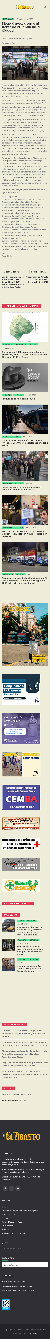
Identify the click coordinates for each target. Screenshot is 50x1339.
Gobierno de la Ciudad (12, 1248)
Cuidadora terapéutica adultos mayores (20, 1210)
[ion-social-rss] (18, 1188)
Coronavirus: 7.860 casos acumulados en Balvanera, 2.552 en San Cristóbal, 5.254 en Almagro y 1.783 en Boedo (24, 355)
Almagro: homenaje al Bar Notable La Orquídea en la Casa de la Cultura (29, 968)
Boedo (21, 921)
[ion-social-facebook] (5, 1188)
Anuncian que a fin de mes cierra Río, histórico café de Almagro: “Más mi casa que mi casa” (30, 950)
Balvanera (8, 574)
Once (17, 437)
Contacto (6, 1207)
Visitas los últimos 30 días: (14, 1094)
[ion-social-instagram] (11, 1188)
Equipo (5, 1218)
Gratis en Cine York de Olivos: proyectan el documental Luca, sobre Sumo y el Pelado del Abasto (23, 1033)
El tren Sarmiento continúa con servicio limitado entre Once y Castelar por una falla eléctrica (25, 443)
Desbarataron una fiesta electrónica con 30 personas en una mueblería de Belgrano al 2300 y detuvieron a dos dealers (25, 581)
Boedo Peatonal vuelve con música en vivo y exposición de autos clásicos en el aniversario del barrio (30, 931)
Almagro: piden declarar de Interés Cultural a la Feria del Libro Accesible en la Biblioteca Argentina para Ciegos (24, 1054)
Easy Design (32, 1333)
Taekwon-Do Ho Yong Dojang (15, 1233)
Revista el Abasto (10, 43)
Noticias (8, 19)
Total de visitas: (9, 1100)
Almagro (7, 483)
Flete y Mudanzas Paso (12, 1222)
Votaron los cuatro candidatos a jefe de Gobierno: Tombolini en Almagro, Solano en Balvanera (24, 534)
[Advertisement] (25, 997)
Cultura (7, 395)
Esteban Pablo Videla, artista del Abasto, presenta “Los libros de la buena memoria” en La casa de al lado (25, 1074)
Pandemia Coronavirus (25, 344)
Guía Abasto (7, 1225)
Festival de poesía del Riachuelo (18, 398)
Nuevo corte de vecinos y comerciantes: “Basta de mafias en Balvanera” (23, 488)
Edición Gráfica (8, 1214)
